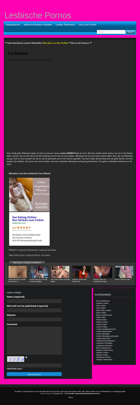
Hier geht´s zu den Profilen (55, 43)
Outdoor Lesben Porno (104, 350)
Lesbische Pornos (37, 15)
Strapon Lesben (102, 355)
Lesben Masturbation (104, 331)
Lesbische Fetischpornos (28, 250)
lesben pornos (19, 255)
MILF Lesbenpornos (103, 348)
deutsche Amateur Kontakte (38, 24)
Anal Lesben (101, 306)
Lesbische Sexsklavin (47, 250)
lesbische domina (33, 255)
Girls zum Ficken (87, 24)
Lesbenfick (112, 161)
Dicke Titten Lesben (103, 310)
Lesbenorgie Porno (103, 338)
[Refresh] (26, 357)
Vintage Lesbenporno (104, 360)
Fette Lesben (101, 317)
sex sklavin (45, 255)
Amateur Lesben (102, 303)
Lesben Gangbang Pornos (106, 329)
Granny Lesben (102, 322)
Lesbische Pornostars (104, 343)
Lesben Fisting (101, 327)
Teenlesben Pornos (103, 357)
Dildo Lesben (101, 313)
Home (70, 397)
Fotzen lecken (101, 320)
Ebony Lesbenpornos (104, 315)
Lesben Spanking (102, 334)
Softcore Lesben (102, 353)
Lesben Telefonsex (65, 24)
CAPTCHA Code (14, 369)
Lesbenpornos (13, 24)
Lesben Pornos (45, 393)
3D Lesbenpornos (103, 301)
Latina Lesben (101, 324)
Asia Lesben (101, 308)
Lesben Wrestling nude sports (107, 336)
